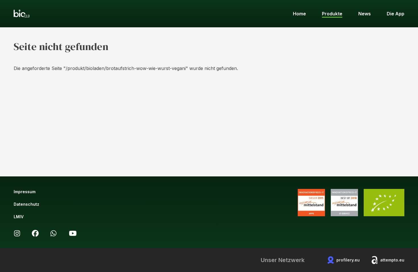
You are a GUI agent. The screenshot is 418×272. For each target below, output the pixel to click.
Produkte (332, 14)
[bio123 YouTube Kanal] (72, 233)
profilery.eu (348, 259)
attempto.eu (392, 259)
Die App (395, 14)
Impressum (25, 191)
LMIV (19, 216)
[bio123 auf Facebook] (35, 233)
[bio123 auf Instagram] (17, 233)
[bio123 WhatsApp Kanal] (53, 233)
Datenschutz (26, 204)
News (364, 14)
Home (299, 14)
